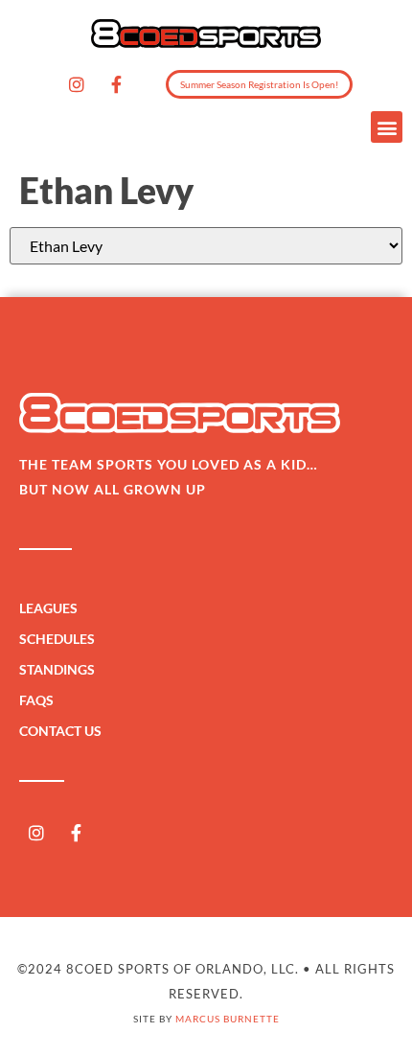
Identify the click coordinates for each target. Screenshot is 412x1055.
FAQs (36, 700)
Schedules (57, 639)
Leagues (48, 608)
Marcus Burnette (227, 1018)
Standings (57, 669)
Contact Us (60, 730)
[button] (386, 127)
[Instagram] (76, 84)
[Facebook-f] (116, 84)
